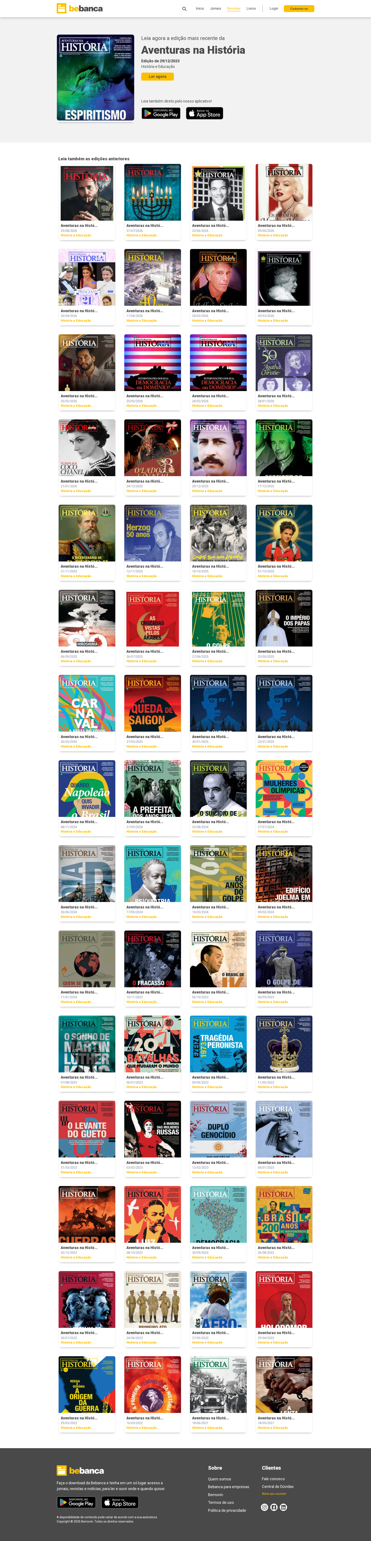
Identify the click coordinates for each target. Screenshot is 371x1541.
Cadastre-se (299, 8)
